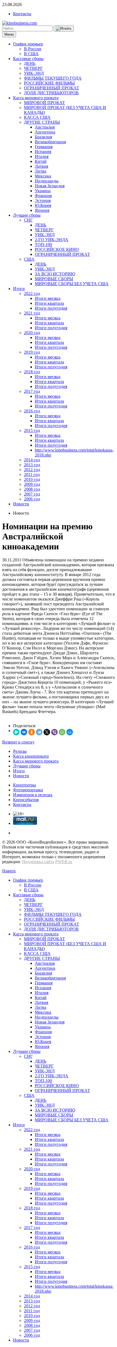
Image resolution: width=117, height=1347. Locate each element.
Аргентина (45, 132)
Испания (43, 151)
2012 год (32, 469)
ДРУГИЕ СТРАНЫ (42, 122)
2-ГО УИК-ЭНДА (51, 239)
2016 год (32, 411)
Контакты (22, 13)
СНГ (28, 220)
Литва (40, 171)
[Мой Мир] (69, 732)
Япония (42, 210)
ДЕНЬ (29, 63)
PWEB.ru (63, 861)
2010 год (32, 479)
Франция (43, 195)
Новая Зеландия (49, 185)
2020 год (32, 332)
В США (31, 53)
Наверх (9, 871)
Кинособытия (26, 799)
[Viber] (54, 732)
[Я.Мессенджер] (16, 732)
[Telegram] (39, 732)
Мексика (43, 176)
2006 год (32, 499)
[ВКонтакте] (24, 732)
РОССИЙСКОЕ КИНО (57, 249)
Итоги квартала (49, 303)
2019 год (32, 352)
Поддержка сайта (38, 861)
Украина (43, 190)
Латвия (41, 166)
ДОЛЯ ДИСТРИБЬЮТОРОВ (51, 93)
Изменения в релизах (33, 794)
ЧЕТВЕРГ (33, 68)
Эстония (43, 200)
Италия (41, 156)
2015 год (32, 430)
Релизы (20, 751)
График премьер (28, 44)
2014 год (32, 460)
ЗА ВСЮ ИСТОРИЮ (55, 274)
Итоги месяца (47, 298)
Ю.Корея (43, 205)
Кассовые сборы (28, 58)
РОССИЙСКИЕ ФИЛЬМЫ (49, 83)
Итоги (19, 288)
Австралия (45, 127)
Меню (9, 34)
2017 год (32, 391)
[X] (47, 732)
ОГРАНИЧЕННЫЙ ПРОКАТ (51, 88)
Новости (21, 504)
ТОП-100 (43, 244)
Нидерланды (47, 181)
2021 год (32, 313)
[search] (64, 29)
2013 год (32, 464)
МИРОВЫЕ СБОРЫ (54, 278)
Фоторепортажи (28, 790)
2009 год (32, 484)
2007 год (32, 494)
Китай (41, 161)
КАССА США (37, 117)
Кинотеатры (24, 785)
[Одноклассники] (31, 732)
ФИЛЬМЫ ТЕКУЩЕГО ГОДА (53, 78)
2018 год (32, 371)
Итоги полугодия (51, 308)
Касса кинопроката (31, 756)
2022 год (32, 293)
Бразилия (43, 137)
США (29, 259)
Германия (44, 146)
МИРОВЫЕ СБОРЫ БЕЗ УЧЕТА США (72, 283)
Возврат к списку (18, 742)
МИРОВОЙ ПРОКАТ (44, 102)
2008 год (32, 489)
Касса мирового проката (36, 97)
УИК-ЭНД (34, 73)
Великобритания (50, 141)
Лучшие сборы (27, 215)
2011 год (32, 474)
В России (32, 48)
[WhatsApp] (62, 732)
